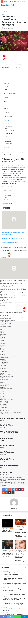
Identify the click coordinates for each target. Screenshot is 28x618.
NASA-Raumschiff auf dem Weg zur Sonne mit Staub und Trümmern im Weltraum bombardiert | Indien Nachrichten (20, 534)
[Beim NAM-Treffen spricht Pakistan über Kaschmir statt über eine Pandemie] (7, 544)
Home (4, 11)
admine (5, 28)
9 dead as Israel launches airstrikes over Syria (7, 531)
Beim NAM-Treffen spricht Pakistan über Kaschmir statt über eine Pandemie (7, 554)
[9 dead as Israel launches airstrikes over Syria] (7, 523)
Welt (7, 11)
